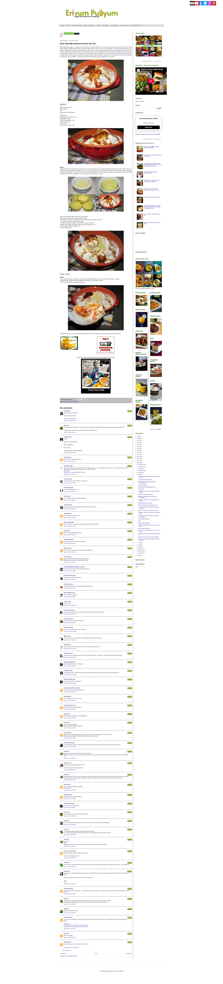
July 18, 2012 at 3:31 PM (69, 717)
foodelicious (118, 333)
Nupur (65, 871)
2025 (138, 438)
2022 (138, 444)
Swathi (65, 530)
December (140, 464)
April (139, 547)
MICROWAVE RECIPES (69, 401)
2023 (138, 442)
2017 (138, 454)
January (140, 553)
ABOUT (68, 25)
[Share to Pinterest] (84, 400)
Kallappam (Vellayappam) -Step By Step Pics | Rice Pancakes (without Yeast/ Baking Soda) (152, 207)
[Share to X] (81, 400)
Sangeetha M (67, 466)
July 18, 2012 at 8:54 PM (69, 807)
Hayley (65, 410)
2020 (138, 448)
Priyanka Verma (68, 803)
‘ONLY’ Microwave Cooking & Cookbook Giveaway (76, 925)
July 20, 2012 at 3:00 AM (69, 904)
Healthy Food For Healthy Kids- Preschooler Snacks (76, 926)
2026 (138, 436)
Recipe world (67, 618)
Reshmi (66, 784)
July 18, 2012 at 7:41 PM (69, 798)
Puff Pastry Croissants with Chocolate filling (148, 537)
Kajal (65, 820)
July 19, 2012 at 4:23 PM (69, 884)
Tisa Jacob (66, 479)
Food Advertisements (146, 61)
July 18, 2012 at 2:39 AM (69, 432)
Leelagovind (67, 670)
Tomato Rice (141, 489)
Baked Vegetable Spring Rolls (145, 503)
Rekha (65, 722)
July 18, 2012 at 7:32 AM (69, 562)
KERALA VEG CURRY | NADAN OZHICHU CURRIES (151, 147)
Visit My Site (86, 944)
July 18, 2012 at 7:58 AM (69, 579)
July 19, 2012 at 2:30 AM (69, 834)
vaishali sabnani (68, 742)
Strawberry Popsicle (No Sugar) (145, 494)
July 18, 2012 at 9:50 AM (69, 614)
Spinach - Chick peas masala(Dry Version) (148, 510)
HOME (62, 25)
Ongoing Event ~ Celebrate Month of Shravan (74, 472)
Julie (65, 751)
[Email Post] (75, 399)
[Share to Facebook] (83, 400)
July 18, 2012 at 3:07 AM (69, 474)
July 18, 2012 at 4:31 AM (69, 526)
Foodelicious (67, 923)
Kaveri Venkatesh (68, 705)
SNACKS (76, 401)
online (136, 566)
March (139, 549)
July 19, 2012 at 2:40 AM (69, 846)
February (140, 551)
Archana (66, 601)
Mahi (65, 425)
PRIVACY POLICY (136, 25)
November (140, 466)
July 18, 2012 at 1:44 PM (69, 691)
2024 (138, 440)
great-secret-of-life (68, 851)
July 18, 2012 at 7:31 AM (69, 552)
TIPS (98, 25)
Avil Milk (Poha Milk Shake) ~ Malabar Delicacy (151, 172)
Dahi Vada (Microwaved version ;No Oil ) (147, 505)
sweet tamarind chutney (66, 125)
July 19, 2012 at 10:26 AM (70, 866)
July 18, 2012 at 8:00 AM (69, 588)
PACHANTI (66, 505)
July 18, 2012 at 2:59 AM (69, 461)
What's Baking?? (68, 592)
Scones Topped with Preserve (145, 479)
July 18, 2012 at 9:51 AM (69, 622)
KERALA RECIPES (89, 25)
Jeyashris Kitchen (68, 575)
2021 (138, 446)
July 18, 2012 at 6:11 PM (69, 758)
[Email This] (78, 400)
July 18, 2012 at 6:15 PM (69, 780)
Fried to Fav (112, 48)
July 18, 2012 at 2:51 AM (69, 452)
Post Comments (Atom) (71, 956)
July (139, 474)
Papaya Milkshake (142, 485)
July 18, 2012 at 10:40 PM (70, 824)
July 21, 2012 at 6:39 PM (69, 937)
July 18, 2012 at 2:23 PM (69, 700)
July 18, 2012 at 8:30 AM (69, 596)
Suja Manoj (66, 794)
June (139, 542)
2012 (138, 462)
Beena (65, 713)
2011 (138, 555)
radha (65, 862)
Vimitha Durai (67, 539)
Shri (65, 829)
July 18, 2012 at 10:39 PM (70, 816)
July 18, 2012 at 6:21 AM (69, 543)
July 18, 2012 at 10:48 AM (70, 640)
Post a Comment (66, 950)
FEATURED (105, 25)
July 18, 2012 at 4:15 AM (69, 517)
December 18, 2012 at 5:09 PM (71, 947)
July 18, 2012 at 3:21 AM (69, 491)
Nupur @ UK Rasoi (123, 50)
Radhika (66, 644)
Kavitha (66, 496)
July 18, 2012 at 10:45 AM (70, 631)
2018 (138, 452)
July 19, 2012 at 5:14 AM (69, 857)
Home (96, 953)
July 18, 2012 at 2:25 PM (69, 709)
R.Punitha (66, 437)
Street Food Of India (89, 357)
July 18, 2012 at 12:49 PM (70, 666)
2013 (138, 460)
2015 (138, 456)
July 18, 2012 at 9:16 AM (69, 605)
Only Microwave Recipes (99, 333)
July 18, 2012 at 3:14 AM (69, 483)
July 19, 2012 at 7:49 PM (69, 894)
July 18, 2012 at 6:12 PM (69, 769)
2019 (138, 450)
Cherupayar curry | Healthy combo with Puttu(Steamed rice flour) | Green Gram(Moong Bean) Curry (153, 165)
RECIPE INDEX (77, 25)
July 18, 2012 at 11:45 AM (70, 657)
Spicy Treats (67, 470)
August (140, 472)
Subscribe (148, 127)
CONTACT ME (124, 25)
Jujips (139, 521)
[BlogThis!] (79, 400)
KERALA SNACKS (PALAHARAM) (152, 197)
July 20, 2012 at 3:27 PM (69, 928)
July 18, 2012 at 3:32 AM (69, 508)
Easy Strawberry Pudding (144, 528)
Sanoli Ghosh (67, 584)
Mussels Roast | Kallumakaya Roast (146, 487)
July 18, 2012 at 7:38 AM (69, 570)
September (141, 470)
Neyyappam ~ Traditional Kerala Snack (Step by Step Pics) (151, 181)
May (139, 545)
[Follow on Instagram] (61, 36)
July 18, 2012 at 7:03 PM (69, 790)
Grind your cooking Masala (70, 418)
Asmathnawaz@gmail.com (70, 688)
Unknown (66, 457)
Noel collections (67, 788)
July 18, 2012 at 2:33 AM (69, 420)
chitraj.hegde (67, 888)
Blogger (121, 971)
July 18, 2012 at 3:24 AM (69, 500)
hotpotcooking (67, 522)
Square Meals (67, 487)
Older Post (128, 953)
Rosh (65, 933)
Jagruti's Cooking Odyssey (70, 415)
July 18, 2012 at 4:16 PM (69, 728)
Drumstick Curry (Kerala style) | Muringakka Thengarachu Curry (151, 189)
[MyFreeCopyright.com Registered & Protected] (147, 134)
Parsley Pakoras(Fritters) (144, 523)
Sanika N (66, 763)
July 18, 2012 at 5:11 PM (69, 746)
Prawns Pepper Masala (143, 519)
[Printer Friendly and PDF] (69, 34)
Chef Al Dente (111, 357)
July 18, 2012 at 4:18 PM (69, 738)
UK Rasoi (89, 333)
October (140, 468)
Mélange (66, 636)
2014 (138, 458)
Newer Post (63, 953)
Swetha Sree (67, 653)
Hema (65, 812)
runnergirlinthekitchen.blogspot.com (73, 566)
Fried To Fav (70, 333)
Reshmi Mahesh (68, 610)
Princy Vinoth (67, 627)
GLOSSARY (114, 25)
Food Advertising (153, 429)
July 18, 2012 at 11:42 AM (70, 648)
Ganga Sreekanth (68, 662)
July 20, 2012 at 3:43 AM (69, 912)
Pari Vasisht (67, 917)
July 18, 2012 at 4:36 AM (69, 534)
